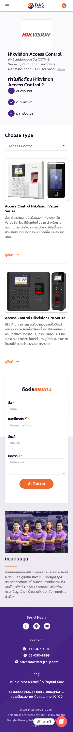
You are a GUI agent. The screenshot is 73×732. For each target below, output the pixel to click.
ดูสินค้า (10, 254)
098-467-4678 (65, 5)
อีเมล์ (11, 436)
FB (26, 626)
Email (47, 626)
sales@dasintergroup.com (39, 661)
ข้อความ (15, 455)
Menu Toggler (7, 5)
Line (36, 626)
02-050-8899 (38, 655)
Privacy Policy (27, 720)
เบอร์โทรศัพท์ (18, 418)
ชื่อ (11, 402)
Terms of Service (55, 720)
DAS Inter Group (36, 5)
